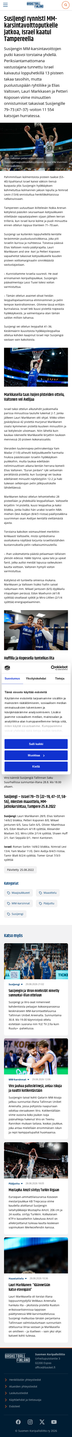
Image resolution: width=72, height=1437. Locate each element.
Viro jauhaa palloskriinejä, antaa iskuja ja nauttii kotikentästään (35, 1088)
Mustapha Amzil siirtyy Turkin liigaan (34, 1190)
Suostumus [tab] (12, 678)
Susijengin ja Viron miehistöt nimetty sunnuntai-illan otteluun (34, 993)
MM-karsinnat (21, 903)
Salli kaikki (36, 744)
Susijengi (17, 914)
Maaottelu (50, 892)
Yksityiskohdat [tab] (36, 678)
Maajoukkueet (21, 892)
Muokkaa (34, 755)
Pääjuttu (49, 903)
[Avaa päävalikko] (5, 5)
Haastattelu (16, 1278)
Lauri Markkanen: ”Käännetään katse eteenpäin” (29, 1287)
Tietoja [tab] (59, 678)
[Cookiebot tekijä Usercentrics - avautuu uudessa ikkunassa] (51, 667)
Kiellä (36, 766)
